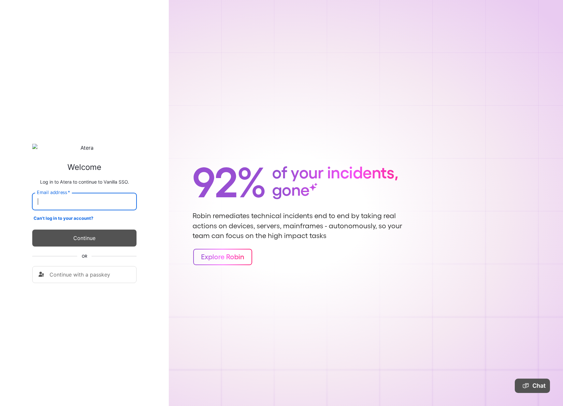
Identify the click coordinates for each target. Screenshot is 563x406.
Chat (539, 385)
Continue (84, 238)
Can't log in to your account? (63, 218)
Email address (53, 192)
